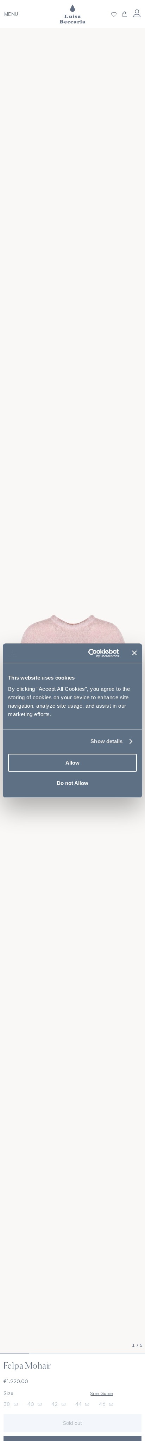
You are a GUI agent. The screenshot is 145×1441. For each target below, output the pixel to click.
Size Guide (101, 1393)
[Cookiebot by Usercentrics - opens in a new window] (90, 653)
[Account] (137, 13)
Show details (106, 741)
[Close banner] (134, 653)
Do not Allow (72, 783)
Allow (72, 763)
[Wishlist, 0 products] (113, 14)
